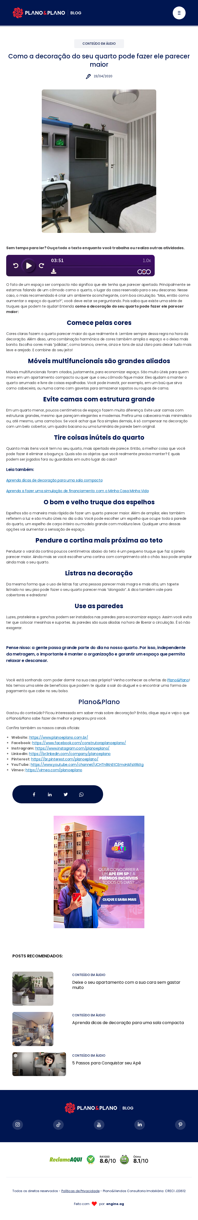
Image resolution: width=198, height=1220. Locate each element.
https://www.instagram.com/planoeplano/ (72, 748)
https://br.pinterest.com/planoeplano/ (64, 759)
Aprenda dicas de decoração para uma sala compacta (54, 480)
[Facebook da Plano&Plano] (34, 794)
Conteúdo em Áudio (99, 43)
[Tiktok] (58, 1125)
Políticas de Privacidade (80, 1191)
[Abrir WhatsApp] (185, 1207)
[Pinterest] (180, 1125)
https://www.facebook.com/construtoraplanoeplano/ (79, 742)
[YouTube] (99, 1125)
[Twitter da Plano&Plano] (65, 794)
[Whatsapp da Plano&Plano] (81, 794)
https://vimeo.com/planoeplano (54, 770)
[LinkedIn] (139, 1125)
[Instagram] (17, 1125)
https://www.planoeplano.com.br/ (58, 737)
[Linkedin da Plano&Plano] (50, 794)
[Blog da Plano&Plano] (46, 13)
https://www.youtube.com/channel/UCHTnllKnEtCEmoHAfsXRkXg (87, 764)
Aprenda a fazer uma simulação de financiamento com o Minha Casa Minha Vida (77, 490)
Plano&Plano (178, 680)
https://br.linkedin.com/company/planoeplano (70, 753)
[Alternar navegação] (179, 12)
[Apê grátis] (99, 865)
